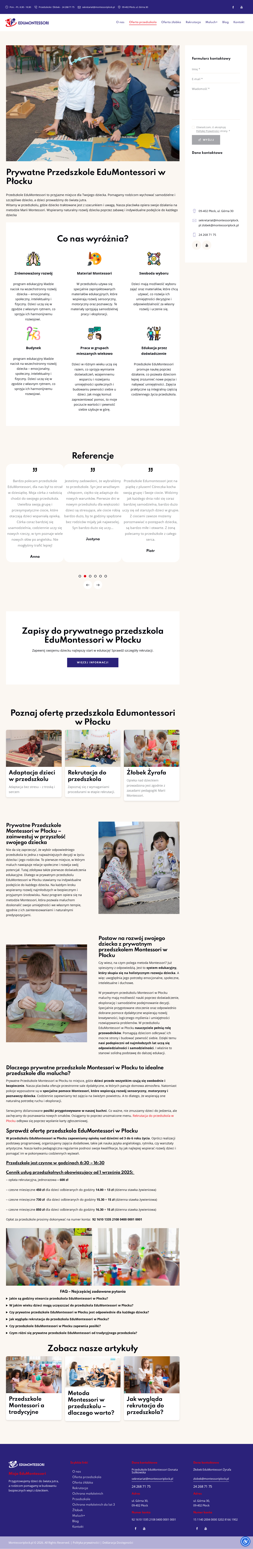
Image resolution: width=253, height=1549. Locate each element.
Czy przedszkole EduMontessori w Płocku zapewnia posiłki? (55, 1326)
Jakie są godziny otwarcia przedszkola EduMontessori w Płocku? (58, 1298)
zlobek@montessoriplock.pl (211, 1479)
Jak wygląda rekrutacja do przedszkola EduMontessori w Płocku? (59, 1319)
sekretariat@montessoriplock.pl (152, 1479)
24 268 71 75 (207, 235)
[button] (80, 576)
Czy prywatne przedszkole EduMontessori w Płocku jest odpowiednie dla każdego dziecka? (79, 1312)
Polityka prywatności (86, 1543)
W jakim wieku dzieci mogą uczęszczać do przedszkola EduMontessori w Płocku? (71, 1305)
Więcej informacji (93, 662)
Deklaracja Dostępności (117, 1543)
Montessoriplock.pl (21, 1543)
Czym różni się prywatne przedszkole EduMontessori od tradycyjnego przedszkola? (73, 1333)
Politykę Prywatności (207, 131)
